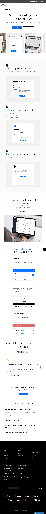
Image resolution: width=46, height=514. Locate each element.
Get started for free (16, 27)
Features (16, 8)
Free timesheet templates (8, 470)
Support (19, 450)
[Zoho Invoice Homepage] (6, 9)
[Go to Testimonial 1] (40, 365)
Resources (41, 8)
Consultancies (34, 450)
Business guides (20, 452)
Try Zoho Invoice (23, 394)
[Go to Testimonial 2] (40, 367)
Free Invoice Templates (8, 465)
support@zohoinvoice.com (27, 477)
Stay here (42, 1)
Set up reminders (23, 211)
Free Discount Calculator (8, 468)
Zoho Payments (29, 71)
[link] (25, 5)
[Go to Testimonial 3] (40, 368)
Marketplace (6, 457)
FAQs (5, 450)
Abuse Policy (33, 507)
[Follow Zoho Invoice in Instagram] (41, 488)
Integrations (27, 8)
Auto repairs (34, 455)
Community (6, 455)
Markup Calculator (21, 468)
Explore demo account (28, 27)
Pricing (22, 8)
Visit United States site (35, 1)
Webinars (5, 452)
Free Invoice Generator (22, 465)
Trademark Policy (14, 507)
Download (34, 8)
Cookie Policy (20, 507)
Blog (18, 453)
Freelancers (34, 449)
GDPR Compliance (26, 507)
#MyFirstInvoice (20, 455)
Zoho (3, 5)
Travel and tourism (35, 452)
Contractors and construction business (38, 454)
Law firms (33, 457)
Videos (5, 453)
